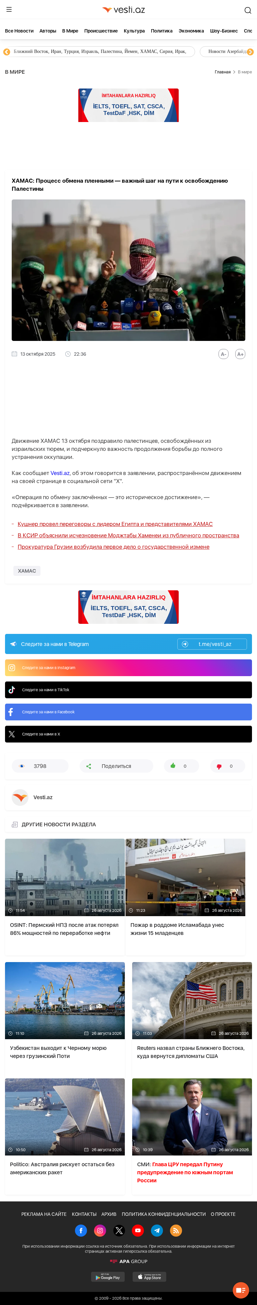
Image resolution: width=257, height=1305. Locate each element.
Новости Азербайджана (37, 51)
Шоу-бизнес (224, 31)
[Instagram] (100, 1231)
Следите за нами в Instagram (48, 667)
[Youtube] (138, 1231)
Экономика (191, 31)
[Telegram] (157, 1231)
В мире (70, 31)
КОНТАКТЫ (84, 1214)
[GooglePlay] (108, 1277)
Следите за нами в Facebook (48, 712)
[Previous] (7, 52)
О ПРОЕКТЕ (223, 1214)
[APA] (128, 1261)
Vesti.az (60, 473)
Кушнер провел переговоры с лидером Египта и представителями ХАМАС (115, 524)
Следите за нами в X (41, 734)
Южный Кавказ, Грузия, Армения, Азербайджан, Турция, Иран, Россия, (156, 51)
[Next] (250, 52)
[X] (119, 1231)
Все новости (19, 31)
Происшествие (101, 31)
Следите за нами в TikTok (45, 690)
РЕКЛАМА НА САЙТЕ (44, 1214)
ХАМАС (27, 571)
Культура (134, 31)
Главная (223, 71)
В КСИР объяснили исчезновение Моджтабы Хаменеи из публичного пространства (128, 535)
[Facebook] (81, 1231)
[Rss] (176, 1231)
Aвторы (47, 31)
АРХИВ (108, 1214)
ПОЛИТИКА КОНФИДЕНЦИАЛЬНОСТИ (164, 1214)
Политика (162, 31)
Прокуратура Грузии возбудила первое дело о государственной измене (113, 546)
